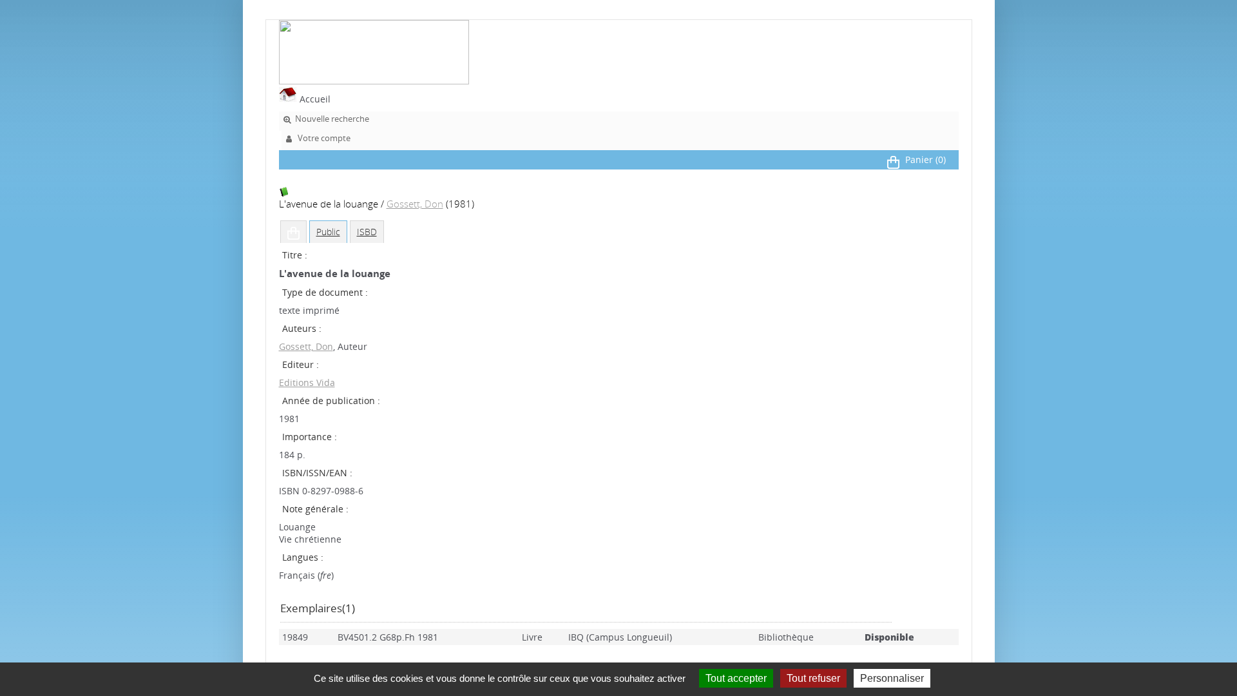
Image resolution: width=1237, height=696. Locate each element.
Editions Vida (307, 382)
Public (328, 232)
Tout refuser (813, 678)
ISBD (367, 232)
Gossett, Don (415, 204)
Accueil (314, 99)
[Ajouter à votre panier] (293, 232)
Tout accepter (736, 678)
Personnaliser (892, 678)
